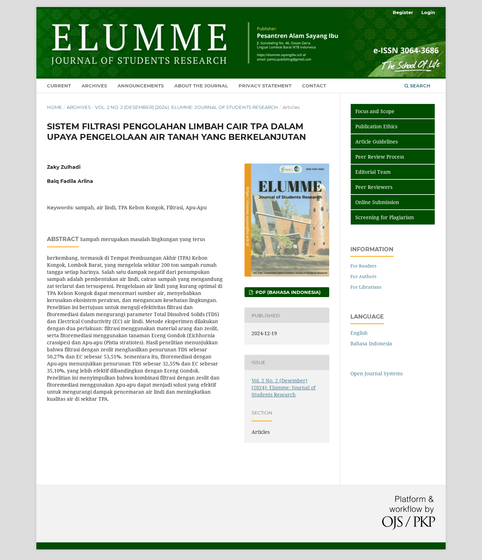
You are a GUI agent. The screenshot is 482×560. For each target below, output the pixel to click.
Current (59, 85)
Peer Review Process (379, 156)
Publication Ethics (375, 126)
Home (54, 107)
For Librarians (365, 287)
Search (419, 85)
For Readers (363, 266)
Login (428, 12)
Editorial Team (372, 171)
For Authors (363, 276)
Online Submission (376, 202)
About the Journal (201, 85)
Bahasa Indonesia (371, 343)
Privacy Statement (265, 85)
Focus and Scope (374, 111)
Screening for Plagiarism (384, 217)
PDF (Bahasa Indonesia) (287, 292)
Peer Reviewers (373, 187)
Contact (314, 85)
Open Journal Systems (376, 373)
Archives (94, 85)
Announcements (141, 85)
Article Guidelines (376, 141)
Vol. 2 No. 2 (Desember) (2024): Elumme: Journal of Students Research (186, 107)
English (359, 333)
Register (403, 12)
